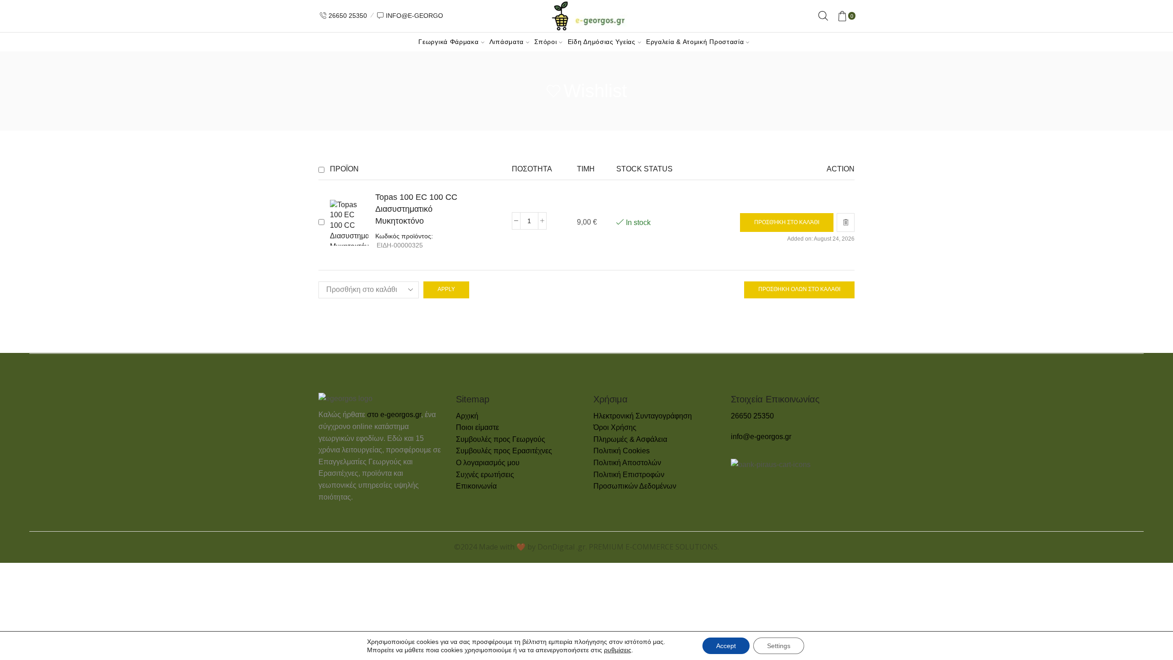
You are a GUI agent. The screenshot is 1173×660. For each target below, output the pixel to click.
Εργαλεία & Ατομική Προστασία (695, 41)
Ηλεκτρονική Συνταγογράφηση (642, 416)
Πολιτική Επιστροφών (628, 474)
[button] (786, 222)
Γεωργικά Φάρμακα (448, 41)
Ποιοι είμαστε (477, 427)
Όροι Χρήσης (614, 427)
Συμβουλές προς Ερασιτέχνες (504, 451)
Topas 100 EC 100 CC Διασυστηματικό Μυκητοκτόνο (416, 209)
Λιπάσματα (506, 41)
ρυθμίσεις (617, 650)
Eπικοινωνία (476, 486)
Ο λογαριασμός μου (488, 463)
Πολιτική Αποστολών (627, 463)
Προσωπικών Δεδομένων (634, 486)
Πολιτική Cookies (621, 451)
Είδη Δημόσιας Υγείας (602, 41)
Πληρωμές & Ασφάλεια (630, 439)
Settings (778, 645)
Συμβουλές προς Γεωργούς (500, 439)
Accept (726, 645)
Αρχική (467, 416)
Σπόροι (545, 41)
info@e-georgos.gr (761, 436)
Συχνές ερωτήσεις (485, 474)
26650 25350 (752, 416)
